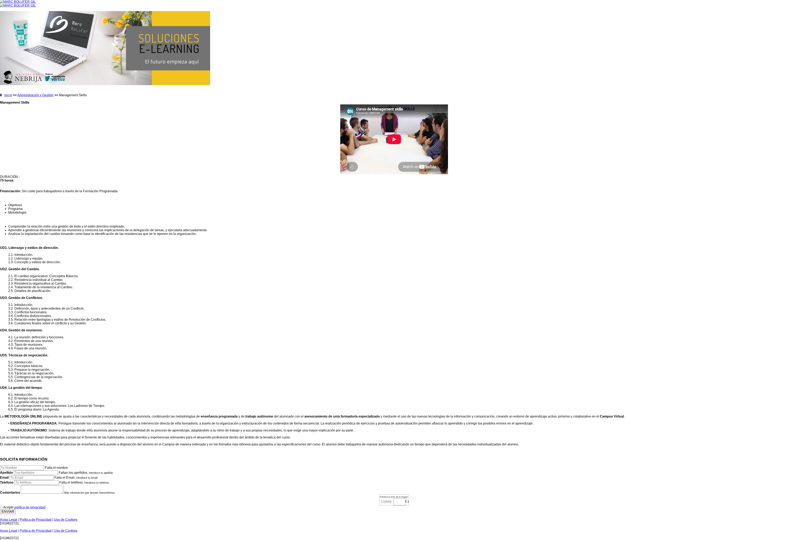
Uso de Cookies (65, 519)
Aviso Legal (8, 519)
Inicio (8, 95)
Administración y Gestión (35, 95)
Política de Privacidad (36, 519)
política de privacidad (29, 507)
